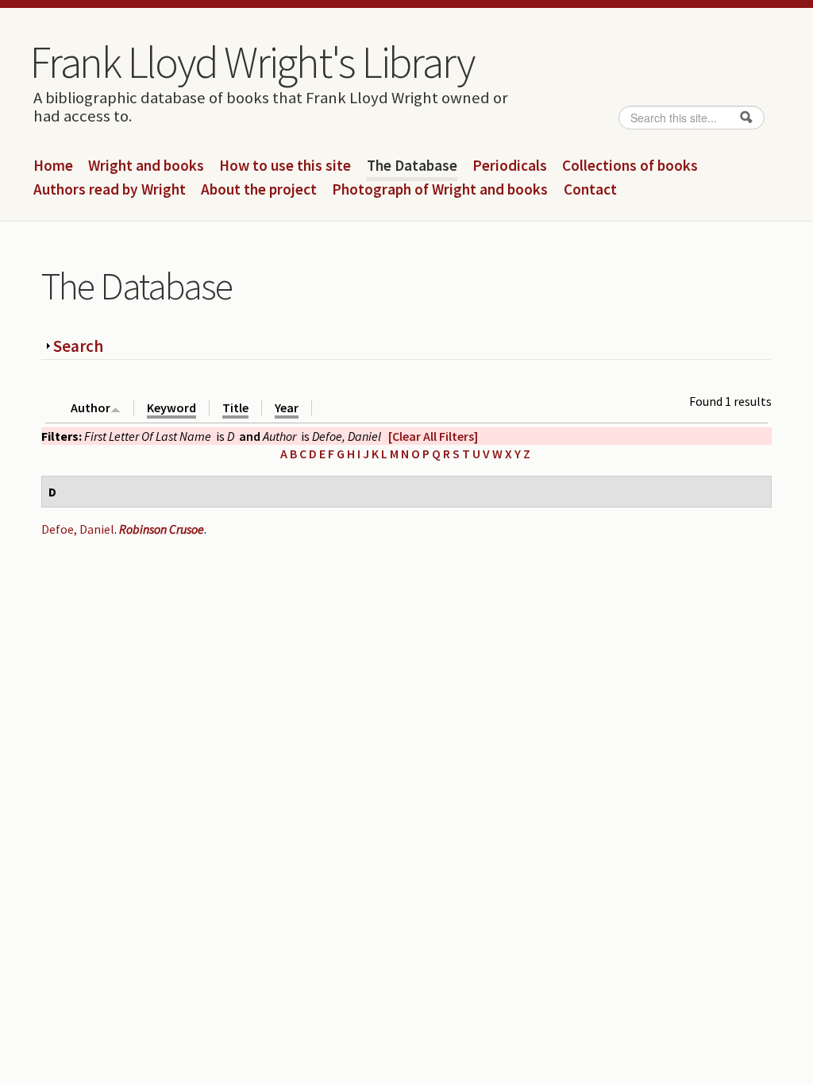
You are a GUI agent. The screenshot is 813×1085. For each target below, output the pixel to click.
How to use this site (285, 166)
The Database (412, 166)
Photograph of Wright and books (440, 190)
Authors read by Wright (109, 190)
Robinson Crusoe (161, 529)
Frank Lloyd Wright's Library (251, 62)
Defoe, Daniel (77, 529)
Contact (590, 190)
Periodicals (509, 166)
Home (53, 166)
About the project (259, 190)
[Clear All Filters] (433, 436)
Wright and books (146, 166)
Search (78, 346)
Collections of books (630, 166)
